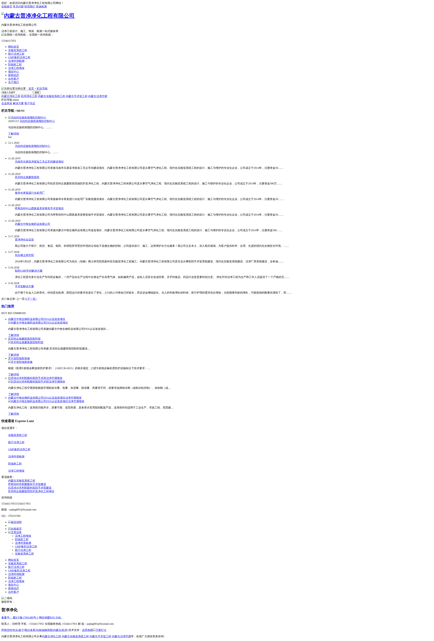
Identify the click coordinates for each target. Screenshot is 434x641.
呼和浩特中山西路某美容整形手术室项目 (39, 208)
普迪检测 (41, 6)
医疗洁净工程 (16, 53)
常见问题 (18, 6)
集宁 (21, 630)
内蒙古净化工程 (10, 96)
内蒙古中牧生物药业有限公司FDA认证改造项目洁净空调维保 (45, 397)
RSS (52, 617)
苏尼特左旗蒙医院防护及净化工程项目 (31, 491)
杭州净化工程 (29, 96)
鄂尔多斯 (30, 630)
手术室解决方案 (24, 286)
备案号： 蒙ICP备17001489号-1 (19, 617)
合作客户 (13, 78)
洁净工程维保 (16, 68)
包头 (15, 630)
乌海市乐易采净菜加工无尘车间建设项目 (39, 161)
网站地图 (44, 617)
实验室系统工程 (17, 50)
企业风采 (6, 103)
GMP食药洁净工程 (19, 57)
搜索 (37, 92)
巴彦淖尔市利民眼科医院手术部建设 (30, 487)
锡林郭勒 (47, 630)
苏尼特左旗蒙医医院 (27, 177)
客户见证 (29, 103)
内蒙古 (57, 630)
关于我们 (13, 82)
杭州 (64, 630)
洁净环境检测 (16, 60)
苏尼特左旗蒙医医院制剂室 (24, 338)
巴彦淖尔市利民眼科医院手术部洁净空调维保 (35, 378)
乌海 (38, 630)
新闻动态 (13, 75)
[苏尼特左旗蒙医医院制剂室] (25, 342)
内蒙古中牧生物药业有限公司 (32, 224)
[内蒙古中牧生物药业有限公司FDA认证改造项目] (38, 322)
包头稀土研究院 (24, 255)
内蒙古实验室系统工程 (51, 96)
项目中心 (13, 71)
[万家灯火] (99, 630)
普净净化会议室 (24, 239)
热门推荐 (7, 306)
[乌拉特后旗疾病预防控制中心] (27, 117)
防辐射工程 (15, 64)
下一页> (32, 298)
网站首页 (13, 46)
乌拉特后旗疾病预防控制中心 (37, 121)
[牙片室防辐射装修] (20, 361)
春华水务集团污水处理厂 (30, 192)
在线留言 (6, 6)
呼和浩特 (6, 630)
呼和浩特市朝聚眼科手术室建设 (27, 484)
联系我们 (29, 6)
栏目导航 (42, 88)
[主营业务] (15, 532)
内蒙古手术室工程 (76, 96)
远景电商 (87, 630)
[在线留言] (15, 528)
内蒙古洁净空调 (97, 96)
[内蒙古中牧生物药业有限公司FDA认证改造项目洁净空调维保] (46, 401)
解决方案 (18, 103)
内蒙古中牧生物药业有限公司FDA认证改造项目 (36, 319)
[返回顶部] (15, 522)
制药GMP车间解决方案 (29, 270)
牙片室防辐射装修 (19, 358)
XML (58, 617)
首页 (31, 88)
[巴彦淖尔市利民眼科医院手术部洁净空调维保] (36, 381)
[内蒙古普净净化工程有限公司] (38, 16)
